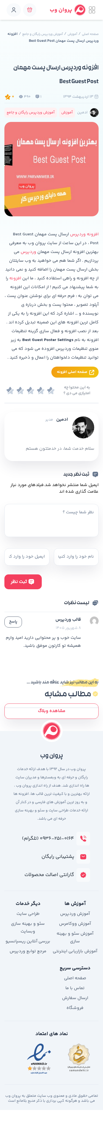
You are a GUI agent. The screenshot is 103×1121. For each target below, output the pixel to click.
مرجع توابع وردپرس (28, 951)
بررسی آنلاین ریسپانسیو (27, 941)
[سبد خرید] (29, 10)
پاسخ (13, 622)
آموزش (72, 34)
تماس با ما (75, 988)
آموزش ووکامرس (75, 923)
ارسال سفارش (75, 998)
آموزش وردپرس (75, 913)
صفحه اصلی (90, 34)
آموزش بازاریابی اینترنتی (75, 951)
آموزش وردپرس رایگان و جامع (42, 34)
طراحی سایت (28, 913)
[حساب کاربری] (14, 10)
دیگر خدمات (28, 904)
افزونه (15, 278)
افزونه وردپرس (84, 234)
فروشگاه (74, 1008)
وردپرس (28, 252)
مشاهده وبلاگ (51, 711)
